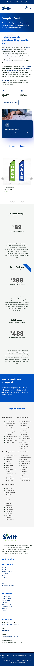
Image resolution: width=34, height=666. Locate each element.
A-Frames (9, 434)
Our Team (5, 573)
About (4, 568)
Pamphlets (9, 457)
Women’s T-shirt (25, 471)
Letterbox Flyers (25, 429)
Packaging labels (25, 457)
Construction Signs (11, 440)
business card (25, 68)
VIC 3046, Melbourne (13, 625)
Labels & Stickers (7, 606)
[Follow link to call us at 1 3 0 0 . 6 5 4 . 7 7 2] (20, 8)
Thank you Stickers (25, 463)
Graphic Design (6, 596)
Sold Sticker (23, 431)
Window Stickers (25, 461)
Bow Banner (23, 423)
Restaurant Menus (11, 473)
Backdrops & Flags (11, 436)
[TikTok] (11, 559)
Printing (4, 610)
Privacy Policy (6, 584)
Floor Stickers (24, 459)
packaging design (12, 70)
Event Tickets (9, 467)
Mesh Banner (9, 425)
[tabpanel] (17, 178)
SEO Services (6, 600)
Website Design (6, 604)
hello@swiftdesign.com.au (10, 636)
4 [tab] (16, 202)
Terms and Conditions (8, 586)
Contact (4, 577)
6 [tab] (20, 202)
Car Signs (23, 473)
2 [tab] (12, 202)
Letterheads (9, 507)
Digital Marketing (7, 598)
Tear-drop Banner (25, 421)
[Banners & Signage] (3, 91)
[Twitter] (14, 559)
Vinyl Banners (10, 421)
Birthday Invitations (11, 498)
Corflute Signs (10, 429)
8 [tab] (23, 202)
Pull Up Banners (10, 423)
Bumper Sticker (24, 479)
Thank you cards (10, 492)
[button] (2, 178)
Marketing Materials (23, 95)
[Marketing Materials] (22, 91)
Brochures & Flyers (11, 456)
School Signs (9, 475)
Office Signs (23, 434)
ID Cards (8, 463)
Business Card (24, 433)
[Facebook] (3, 559)
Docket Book (9, 509)
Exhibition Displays (11, 469)
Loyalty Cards (10, 490)
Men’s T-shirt (24, 469)
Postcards (9, 488)
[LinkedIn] (8, 559)
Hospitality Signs (10, 433)
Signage (4, 608)
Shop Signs (9, 438)
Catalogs (8, 471)
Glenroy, (4, 625)
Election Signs (10, 442)
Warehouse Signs (11, 431)
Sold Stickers (24, 456)
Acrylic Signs (9, 427)
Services (4, 612)
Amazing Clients (7, 571)
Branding (5, 602)
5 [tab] (18, 202)
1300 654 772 (6, 630)
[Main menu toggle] (30, 8)
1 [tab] (11, 202)
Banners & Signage (5, 95)
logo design (27, 66)
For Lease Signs (25, 425)
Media (4, 575)
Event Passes (9, 465)
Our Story (5, 570)
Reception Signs (25, 427)
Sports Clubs (9, 477)
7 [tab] (21, 202)
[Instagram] (6, 559)
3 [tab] (14, 202)
